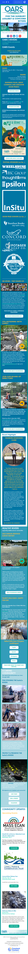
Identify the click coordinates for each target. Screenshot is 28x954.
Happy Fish (5, 611)
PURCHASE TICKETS (14, 91)
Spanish (14, 652)
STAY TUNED (14, 886)
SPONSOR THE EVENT (14, 106)
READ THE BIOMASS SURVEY (14, 592)
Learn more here (6, 419)
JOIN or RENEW (14, 798)
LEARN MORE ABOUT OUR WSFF (14, 158)
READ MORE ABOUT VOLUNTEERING (14, 371)
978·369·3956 (11, 101)
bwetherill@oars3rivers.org (9, 364)
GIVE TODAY (14, 794)
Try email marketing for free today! (14, 951)
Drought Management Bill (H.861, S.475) (11, 303)
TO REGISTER (14, 848)
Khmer (14, 660)
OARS (24, 32)
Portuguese (14, 656)
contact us (15, 419)
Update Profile (8, 943)
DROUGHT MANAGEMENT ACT (14, 316)
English (14, 647)
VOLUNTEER (14, 803)
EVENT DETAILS (14, 926)
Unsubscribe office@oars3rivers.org (14, 941)
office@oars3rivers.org (15, 944)
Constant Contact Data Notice (17, 943)
